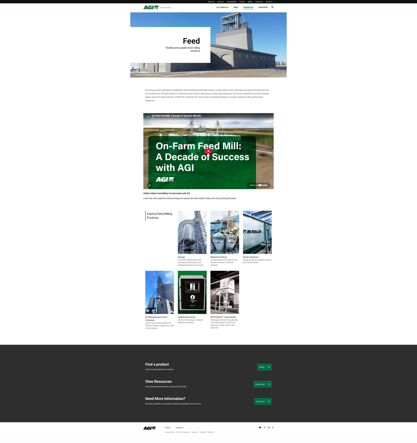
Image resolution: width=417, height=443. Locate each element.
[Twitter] (265, 427)
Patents (194, 432)
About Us (211, 1)
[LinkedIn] (269, 427)
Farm (235, 7)
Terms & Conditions (183, 432)
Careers (242, 1)
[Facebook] (273, 427)
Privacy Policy (169, 432)
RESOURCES (263, 7)
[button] (272, 7)
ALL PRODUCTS (222, 7)
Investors (221, 1)
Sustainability (231, 1)
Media (250, 1)
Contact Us (259, 1)
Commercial (248, 7)
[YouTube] (260, 427)
